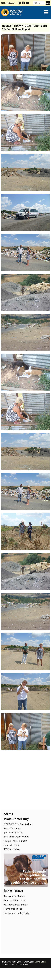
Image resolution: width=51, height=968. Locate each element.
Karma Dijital (40, 961)
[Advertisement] (25, 780)
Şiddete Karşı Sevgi (13, 832)
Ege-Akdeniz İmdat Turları (17, 913)
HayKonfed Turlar (13, 908)
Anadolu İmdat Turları (15, 900)
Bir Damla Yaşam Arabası (16, 836)
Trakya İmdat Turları (14, 896)
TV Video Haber (12, 849)
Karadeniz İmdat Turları (16, 904)
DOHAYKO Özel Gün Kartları (18, 824)
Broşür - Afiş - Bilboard (15, 840)
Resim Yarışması (12, 828)
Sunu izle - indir (12, 845)
